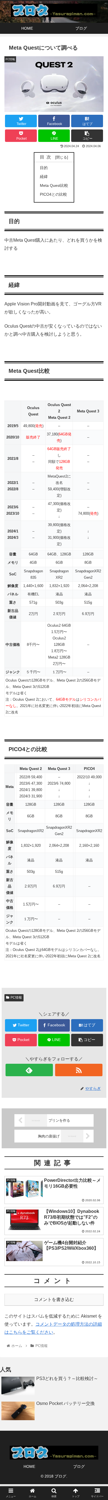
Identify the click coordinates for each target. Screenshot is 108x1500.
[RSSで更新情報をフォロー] (79, 1070)
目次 (46, 157)
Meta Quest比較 (54, 185)
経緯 (44, 176)
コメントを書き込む (54, 1299)
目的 (44, 167)
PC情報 (16, 997)
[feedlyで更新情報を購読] (29, 1070)
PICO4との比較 (53, 194)
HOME (29, 1466)
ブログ (79, 1466)
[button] (97, 858)
